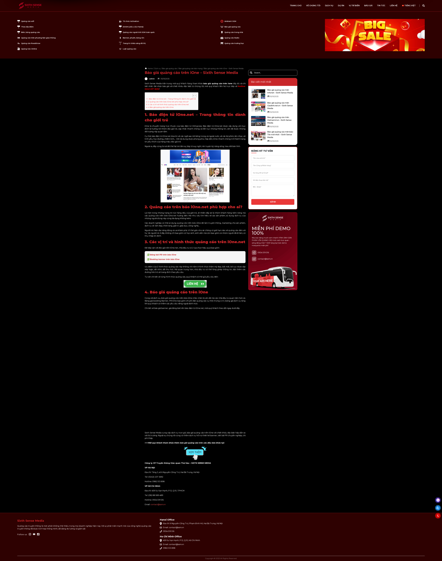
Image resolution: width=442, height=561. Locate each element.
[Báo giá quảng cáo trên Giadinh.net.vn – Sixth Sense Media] (258, 107)
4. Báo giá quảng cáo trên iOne (161, 107)
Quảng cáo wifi (27, 21)
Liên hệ (393, 5)
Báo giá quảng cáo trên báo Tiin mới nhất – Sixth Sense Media (280, 134)
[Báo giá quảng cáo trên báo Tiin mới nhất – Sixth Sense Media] (258, 136)
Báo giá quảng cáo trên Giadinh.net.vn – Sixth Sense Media (280, 105)
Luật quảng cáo (129, 49)
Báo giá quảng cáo (232, 27)
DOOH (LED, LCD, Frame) (133, 27)
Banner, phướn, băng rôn (133, 38)
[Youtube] (38, 534)
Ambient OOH (230, 21)
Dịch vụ (329, 5)
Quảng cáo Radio (231, 38)
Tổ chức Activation (131, 21)
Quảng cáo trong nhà (233, 32)
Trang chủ (296, 5)
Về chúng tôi (313, 5)
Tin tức (381, 5)
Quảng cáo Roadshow (30, 43)
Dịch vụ (157, 68)
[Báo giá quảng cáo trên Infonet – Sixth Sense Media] (258, 94)
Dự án (341, 5)
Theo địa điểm (27, 27)
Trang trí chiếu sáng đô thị (134, 43)
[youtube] (34, 534)
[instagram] (30, 534)
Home (150, 68)
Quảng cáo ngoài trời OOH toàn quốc (139, 32)
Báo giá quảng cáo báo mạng (190, 68)
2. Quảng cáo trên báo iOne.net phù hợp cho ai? (168, 102)
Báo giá (368, 5)
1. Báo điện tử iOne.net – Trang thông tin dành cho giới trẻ (171, 99)
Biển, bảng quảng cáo (30, 32)
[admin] (146, 78)
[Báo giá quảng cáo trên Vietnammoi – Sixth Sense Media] (258, 121)
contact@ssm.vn (158, 504)
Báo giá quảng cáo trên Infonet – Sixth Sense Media (280, 91)
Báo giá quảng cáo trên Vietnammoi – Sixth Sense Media (279, 120)
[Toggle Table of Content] (193, 96)
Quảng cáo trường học (234, 43)
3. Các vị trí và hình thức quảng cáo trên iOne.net (168, 104)
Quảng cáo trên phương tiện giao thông (38, 38)
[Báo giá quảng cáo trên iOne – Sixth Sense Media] (30, 10)
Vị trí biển (354, 5)
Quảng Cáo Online (29, 49)
